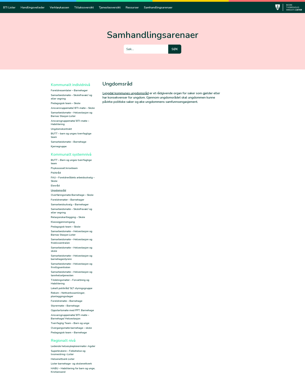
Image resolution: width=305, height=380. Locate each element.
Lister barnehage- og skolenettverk (71, 363)
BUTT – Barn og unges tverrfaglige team (71, 161)
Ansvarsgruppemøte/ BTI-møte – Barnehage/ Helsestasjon (70, 316)
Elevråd (55, 185)
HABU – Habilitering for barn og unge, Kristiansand (73, 370)
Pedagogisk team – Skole (65, 103)
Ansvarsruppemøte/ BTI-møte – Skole (73, 108)
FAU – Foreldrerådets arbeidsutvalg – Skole (73, 179)
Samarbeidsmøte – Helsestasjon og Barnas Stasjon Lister (71, 114)
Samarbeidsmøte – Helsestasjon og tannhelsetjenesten (71, 273)
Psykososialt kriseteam (64, 168)
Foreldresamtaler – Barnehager (69, 90)
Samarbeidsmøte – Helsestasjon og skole (71, 249)
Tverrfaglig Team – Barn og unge (70, 323)
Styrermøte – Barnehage (65, 305)
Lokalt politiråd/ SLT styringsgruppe (71, 288)
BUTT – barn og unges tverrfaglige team (71, 135)
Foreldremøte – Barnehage (66, 301)
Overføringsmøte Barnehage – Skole (72, 195)
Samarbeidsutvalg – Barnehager (70, 204)
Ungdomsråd (58, 190)
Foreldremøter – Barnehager (67, 200)
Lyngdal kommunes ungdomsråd (125, 93)
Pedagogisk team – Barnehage (69, 332)
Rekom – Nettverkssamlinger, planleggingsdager (68, 294)
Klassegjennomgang (63, 222)
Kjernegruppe (59, 146)
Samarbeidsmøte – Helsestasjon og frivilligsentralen (71, 265)
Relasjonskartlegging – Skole (68, 217)
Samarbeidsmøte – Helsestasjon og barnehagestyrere (71, 257)
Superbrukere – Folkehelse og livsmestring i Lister (68, 352)
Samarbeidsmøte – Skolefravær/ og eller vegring (71, 96)
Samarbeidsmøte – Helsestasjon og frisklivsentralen (71, 241)
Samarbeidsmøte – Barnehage (68, 142)
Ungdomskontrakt (61, 129)
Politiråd (56, 173)
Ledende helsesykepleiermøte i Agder (73, 346)
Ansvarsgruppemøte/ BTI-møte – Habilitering (70, 122)
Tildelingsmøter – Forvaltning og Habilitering (70, 281)
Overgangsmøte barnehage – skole (71, 328)
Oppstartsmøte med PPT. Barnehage (72, 310)
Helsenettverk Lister (63, 359)
